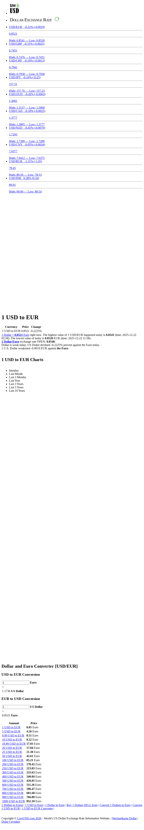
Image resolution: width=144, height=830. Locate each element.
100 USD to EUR (12, 760)
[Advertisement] (72, 222)
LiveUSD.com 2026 (29, 818)
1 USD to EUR (11, 727)
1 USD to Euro (34, 805)
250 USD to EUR (12, 768)
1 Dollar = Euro (15, 334)
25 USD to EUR (12, 751)
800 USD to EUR (12, 793)
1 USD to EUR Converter (37, 808)
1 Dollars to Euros (12, 805)
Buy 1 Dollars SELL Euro (82, 805)
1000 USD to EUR (13, 801)
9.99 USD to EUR (13, 735)
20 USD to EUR (12, 747)
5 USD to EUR (11, 731)
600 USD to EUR (12, 784)
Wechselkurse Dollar (124, 818)
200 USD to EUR (12, 764)
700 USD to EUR (12, 788)
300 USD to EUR (12, 772)
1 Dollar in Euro (54, 805)
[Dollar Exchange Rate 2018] (14, 13)
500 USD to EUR (12, 780)
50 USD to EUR (12, 756)
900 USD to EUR (12, 797)
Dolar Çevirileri (11, 821)
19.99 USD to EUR (14, 743)
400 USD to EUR (12, 776)
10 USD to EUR (12, 739)
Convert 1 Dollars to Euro (115, 805)
